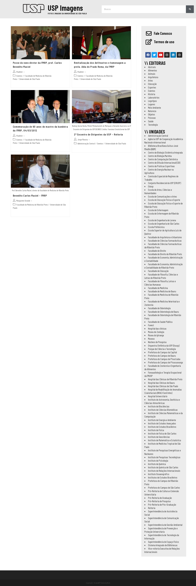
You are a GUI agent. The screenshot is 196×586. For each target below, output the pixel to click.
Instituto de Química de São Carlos (163, 467)
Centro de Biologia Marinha (160, 155)
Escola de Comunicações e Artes (162, 196)
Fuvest (151, 325)
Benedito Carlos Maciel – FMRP (30, 195)
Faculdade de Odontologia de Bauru (163, 311)
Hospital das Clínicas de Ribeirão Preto (165, 379)
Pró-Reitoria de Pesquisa (159, 501)
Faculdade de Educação (158, 270)
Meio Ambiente (154, 107)
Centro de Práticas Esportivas (161, 166)
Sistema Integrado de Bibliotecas (162, 545)
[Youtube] (160, 55)
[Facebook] (148, 55)
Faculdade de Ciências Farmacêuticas (165, 240)
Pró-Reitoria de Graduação (160, 497)
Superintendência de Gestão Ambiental (165, 524)
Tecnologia (153, 124)
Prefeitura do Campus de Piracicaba (164, 358)
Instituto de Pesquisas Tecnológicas (164, 457)
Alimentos (152, 70)
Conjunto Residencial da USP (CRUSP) (164, 182)
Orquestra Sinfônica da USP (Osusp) (163, 345)
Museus (151, 338)
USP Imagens (65, 7)
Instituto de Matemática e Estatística (164, 440)
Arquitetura (153, 77)
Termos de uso (164, 41)
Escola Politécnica (156, 226)
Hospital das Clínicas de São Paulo (163, 386)
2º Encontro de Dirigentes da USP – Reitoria (98, 134)
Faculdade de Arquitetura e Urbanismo (165, 237)
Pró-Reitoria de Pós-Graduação (162, 504)
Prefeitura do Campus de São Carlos (164, 487)
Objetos (151, 114)
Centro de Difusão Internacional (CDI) (164, 162)
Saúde (150, 121)
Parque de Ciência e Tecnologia (162, 348)
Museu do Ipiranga (156, 335)
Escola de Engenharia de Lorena (162, 220)
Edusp (150, 186)
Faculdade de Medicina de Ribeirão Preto (32, 204)
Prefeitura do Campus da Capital (162, 352)
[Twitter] (154, 55)
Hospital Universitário (157, 396)
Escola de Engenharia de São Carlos (163, 223)
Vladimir (19, 71)
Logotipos (152, 100)
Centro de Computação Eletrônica (163, 159)
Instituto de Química (157, 463)
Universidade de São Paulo (29, 79)
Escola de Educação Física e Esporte (164, 199)
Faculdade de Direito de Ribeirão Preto (165, 254)
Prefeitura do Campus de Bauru (162, 355)
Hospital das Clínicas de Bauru (161, 382)
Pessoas (152, 117)
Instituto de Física (156, 430)
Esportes (152, 87)
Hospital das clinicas (157, 328)
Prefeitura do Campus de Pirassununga (165, 362)
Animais (151, 73)
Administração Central (86, 143)
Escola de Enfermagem (158, 210)
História (151, 94)
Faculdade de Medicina (158, 287)
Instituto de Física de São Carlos (162, 433)
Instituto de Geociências (159, 436)
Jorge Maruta (82, 139)
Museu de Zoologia (156, 331)
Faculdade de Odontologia (159, 308)
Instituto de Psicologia (158, 460)
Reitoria (151, 507)
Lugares (151, 104)
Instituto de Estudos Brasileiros (162, 426)
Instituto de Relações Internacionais (164, 470)
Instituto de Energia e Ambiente (162, 419)
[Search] (190, 9)
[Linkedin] (173, 55)
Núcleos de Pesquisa (157, 341)
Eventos (19, 75)
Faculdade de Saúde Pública (160, 321)
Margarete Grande (23, 200)
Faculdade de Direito (157, 250)
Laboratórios (153, 97)
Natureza (152, 110)
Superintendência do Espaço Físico (163, 541)
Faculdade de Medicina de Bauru (162, 291)
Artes (150, 80)
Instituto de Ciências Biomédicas (163, 409)
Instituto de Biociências (158, 406)
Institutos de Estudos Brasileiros (162, 477)
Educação (152, 83)
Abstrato (152, 66)
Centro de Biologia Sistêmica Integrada (165, 152)
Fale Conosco (163, 33)
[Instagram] (167, 55)
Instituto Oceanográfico (158, 474)
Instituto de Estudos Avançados (162, 423)
